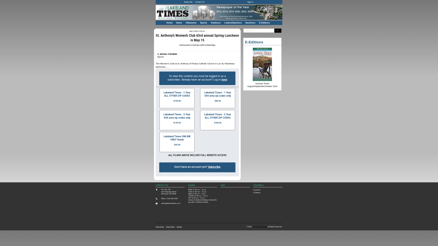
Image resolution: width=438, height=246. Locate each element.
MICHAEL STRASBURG (168, 54)
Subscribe (188, 2)
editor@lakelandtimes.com (170, 203)
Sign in (250, 2)
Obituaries (191, 23)
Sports (203, 23)
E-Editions (264, 23)
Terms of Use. (160, 227)
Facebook (256, 190)
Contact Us (200, 2)
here (224, 79)
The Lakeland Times (259, 227)
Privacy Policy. (170, 227)
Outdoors (216, 23)
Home (169, 23)
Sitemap (179, 227)
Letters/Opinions (233, 23)
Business (250, 23)
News (179, 23)
